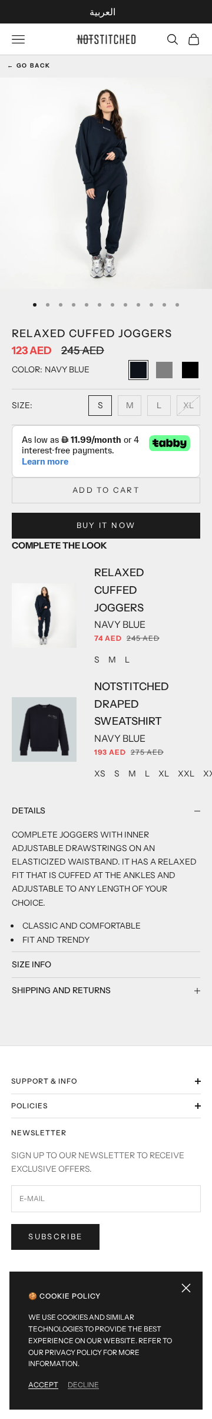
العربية (102, 12)
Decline (83, 1384)
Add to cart (106, 490)
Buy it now (106, 525)
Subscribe (55, 1236)
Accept (43, 1384)
